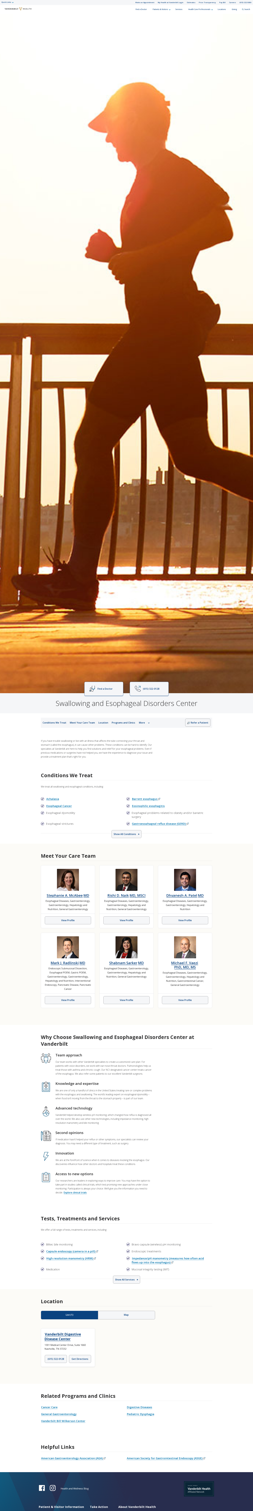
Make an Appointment (144, 2)
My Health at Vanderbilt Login (170, 2)
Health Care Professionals (199, 9)
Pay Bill (222, 2)
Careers (232, 2)
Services (178, 9)
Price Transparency (207, 2)
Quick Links (6, 2)
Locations (222, 9)
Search (247, 9)
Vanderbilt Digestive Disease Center (63, 1336)
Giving (234, 9)
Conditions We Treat (54, 722)
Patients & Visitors (160, 9)
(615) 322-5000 (245, 2)
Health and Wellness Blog (75, 1488)
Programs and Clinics (123, 722)
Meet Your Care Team (82, 722)
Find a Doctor (141, 9)
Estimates (191, 2)
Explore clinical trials (75, 1192)
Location (103, 722)
